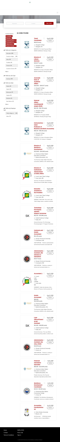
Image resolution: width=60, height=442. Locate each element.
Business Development (11, 46)
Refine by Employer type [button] (10, 109)
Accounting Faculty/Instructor (38, 407)
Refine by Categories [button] (10, 50)
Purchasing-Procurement (11, 42)
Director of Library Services (37, 59)
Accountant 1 (38, 273)
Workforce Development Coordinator (38, 385)
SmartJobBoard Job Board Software (35, 439)
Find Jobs (49, 23)
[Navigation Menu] (57, 12)
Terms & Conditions (9, 435)
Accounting (8, 36)
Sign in (19, 435)
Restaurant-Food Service (11, 40)
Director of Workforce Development (38, 147)
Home (5, 430)
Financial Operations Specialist (37, 362)
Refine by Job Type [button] (10, 75)
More (6, 71)
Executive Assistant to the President (38, 190)
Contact (6, 432)
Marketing (8, 38)
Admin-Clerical (9, 44)
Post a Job (20, 432)
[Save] (44, 38)
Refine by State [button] (9, 83)
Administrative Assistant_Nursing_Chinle (38, 342)
